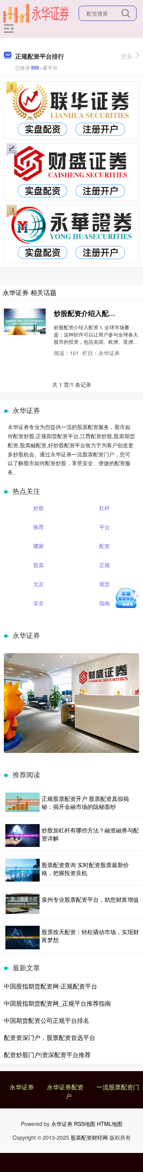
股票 (38, 565)
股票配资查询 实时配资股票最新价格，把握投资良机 (85, 869)
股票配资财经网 (89, 1137)
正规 (104, 565)
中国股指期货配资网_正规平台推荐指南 (57, 1003)
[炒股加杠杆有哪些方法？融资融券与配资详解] (22, 835)
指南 (104, 603)
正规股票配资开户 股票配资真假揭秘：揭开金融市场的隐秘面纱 (85, 802)
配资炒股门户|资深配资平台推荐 (47, 1054)
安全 (38, 603)
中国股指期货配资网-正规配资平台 (50, 986)
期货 (104, 584)
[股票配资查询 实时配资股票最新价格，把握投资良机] (22, 870)
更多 (127, 56)
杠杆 (104, 508)
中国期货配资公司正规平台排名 (46, 1020)
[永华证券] (36, 12)
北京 (38, 584)
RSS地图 (84, 1123)
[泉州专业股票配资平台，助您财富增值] (22, 903)
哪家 (38, 546)
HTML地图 (109, 1123)
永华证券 (22, 1087)
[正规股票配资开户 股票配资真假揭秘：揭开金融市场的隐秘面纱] (22, 802)
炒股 (38, 508)
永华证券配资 (65, 1087)
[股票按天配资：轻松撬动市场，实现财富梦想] (22, 937)
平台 (104, 527)
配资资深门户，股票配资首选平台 (49, 1037)
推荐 (38, 527)
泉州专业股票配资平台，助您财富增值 (90, 899)
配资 (104, 546)
